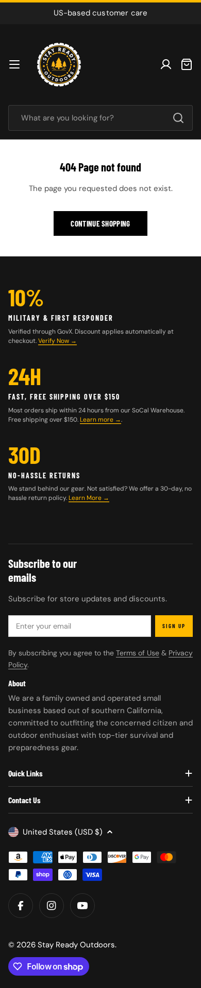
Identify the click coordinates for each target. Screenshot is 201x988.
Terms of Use (137, 652)
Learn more (97, 419)
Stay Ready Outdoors (76, 945)
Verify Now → (57, 341)
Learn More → (89, 498)
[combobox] (100, 118)
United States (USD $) (63, 832)
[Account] (166, 64)
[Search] (178, 118)
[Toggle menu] (14, 64)
